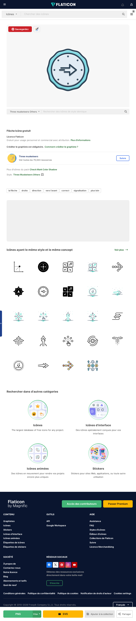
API (48, 521)
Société (8, 557)
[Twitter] (55, 565)
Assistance (95, 521)
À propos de (9, 563)
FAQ (92, 525)
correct (65, 190)
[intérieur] (92, 316)
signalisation (80, 190)
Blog (5, 576)
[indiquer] (68, 316)
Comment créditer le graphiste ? (61, 146)
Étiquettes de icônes (14, 542)
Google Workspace (56, 525)
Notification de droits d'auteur (96, 593)
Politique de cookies (68, 593)
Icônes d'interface (12, 534)
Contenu (8, 514)
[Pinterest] (62, 565)
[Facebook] (49, 565)
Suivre (93, 542)
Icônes (6, 525)
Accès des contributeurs (82, 503)
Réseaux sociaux (56, 557)
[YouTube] (74, 565)
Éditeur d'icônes (98, 534)
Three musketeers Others (26, 174)
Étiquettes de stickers (14, 546)
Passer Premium (118, 503)
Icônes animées (11, 538)
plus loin (95, 190)
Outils (50, 514)
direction (36, 190)
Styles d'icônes (97, 529)
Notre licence (10, 572)
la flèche (12, 190)
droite (25, 190)
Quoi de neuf (10, 585)
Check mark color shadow (43, 169)
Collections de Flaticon (101, 538)
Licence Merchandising (102, 546)
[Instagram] (68, 565)
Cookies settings (122, 593)
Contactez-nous (11, 568)
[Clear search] (116, 14)
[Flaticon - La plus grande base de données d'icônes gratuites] (63, 4)
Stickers (7, 529)
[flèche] (18, 267)
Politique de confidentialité (41, 593)
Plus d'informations (80, 140)
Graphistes (9, 521)
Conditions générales (14, 593)
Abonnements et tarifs (15, 580)
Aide (92, 514)
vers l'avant (51, 190)
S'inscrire (54, 583)
